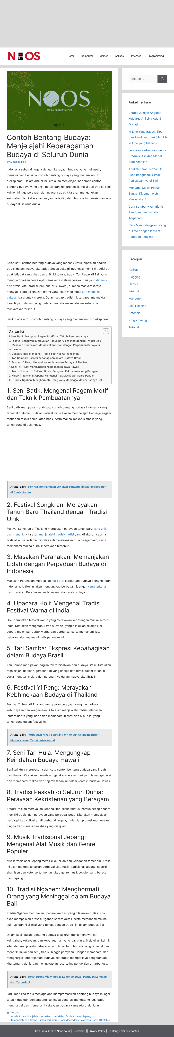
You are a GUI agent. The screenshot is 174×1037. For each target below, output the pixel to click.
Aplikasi (119, 55)
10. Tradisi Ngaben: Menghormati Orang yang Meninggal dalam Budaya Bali (55, 380)
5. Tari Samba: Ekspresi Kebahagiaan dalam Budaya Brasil (45, 358)
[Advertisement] (87, 23)
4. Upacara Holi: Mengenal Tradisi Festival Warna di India (44, 353)
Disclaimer (79, 1031)
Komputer (87, 55)
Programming (155, 55)
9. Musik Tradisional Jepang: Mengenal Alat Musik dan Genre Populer (52, 375)
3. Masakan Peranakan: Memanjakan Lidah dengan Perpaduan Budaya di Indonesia (54, 347)
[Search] (162, 79)
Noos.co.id (63, 1031)
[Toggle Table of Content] (104, 331)
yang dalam (25, 303)
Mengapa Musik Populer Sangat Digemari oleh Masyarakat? (145, 193)
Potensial (16, 1012)
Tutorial (134, 327)
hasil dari (58, 580)
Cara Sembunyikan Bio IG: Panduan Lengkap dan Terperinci (146, 212)
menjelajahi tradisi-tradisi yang (60, 534)
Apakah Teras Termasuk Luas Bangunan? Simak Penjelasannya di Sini (145, 174)
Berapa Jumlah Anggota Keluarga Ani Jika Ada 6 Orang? (145, 118)
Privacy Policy (97, 1031)
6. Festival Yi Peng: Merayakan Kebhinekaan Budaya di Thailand (49, 362)
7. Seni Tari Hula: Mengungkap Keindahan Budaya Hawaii (44, 366)
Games (104, 55)
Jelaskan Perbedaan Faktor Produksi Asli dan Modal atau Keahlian (147, 156)
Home (71, 55)
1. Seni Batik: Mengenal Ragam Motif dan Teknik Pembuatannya (48, 336)
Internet (136, 55)
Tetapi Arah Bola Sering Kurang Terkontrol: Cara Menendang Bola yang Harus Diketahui (60, 1020)
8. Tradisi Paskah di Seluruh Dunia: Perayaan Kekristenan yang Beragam (54, 371)
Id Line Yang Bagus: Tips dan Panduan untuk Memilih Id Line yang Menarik (148, 137)
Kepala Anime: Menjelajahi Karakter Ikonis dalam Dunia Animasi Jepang (51, 1016)
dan (108, 268)
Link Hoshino (137, 306)
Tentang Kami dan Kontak (123, 1031)
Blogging (134, 277)
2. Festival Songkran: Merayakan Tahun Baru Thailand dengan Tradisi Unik (55, 340)
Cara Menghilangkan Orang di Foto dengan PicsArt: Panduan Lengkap (147, 231)
